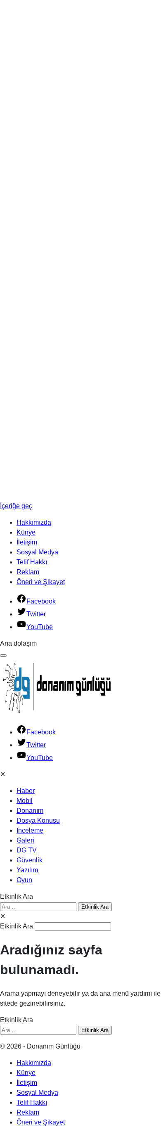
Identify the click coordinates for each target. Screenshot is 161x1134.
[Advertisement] (33, 124)
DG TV (27, 850)
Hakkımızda (34, 522)
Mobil (25, 800)
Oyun (24, 879)
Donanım (30, 810)
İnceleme (30, 830)
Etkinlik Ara (16, 896)
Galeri (25, 840)
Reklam (28, 571)
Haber (26, 790)
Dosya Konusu (38, 820)
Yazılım (27, 870)
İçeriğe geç (16, 505)
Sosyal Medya (37, 552)
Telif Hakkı (32, 562)
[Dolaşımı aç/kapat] (3, 655)
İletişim (27, 542)
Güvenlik (30, 860)
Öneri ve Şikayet (41, 581)
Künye (26, 532)
